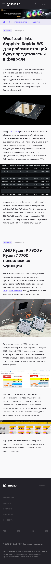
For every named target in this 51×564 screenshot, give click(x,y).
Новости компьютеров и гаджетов (24, 22)
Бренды (7, 503)
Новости (7, 31)
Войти (44, 4)
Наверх (42, 486)
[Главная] (4, 21)
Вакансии (8, 514)
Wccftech (14, 131)
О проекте (8, 497)
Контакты (8, 519)
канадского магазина (12, 291)
